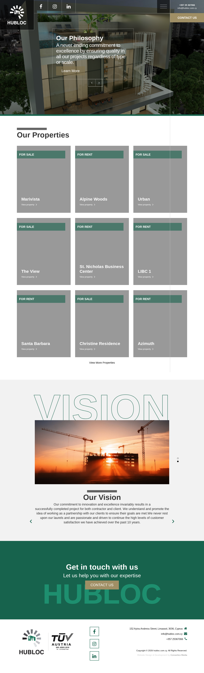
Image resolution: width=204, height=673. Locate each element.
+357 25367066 (174, 639)
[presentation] (31, 521)
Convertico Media (179, 655)
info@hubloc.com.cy (171, 634)
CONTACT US (187, 17)
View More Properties (102, 362)
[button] (178, 458)
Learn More (71, 71)
